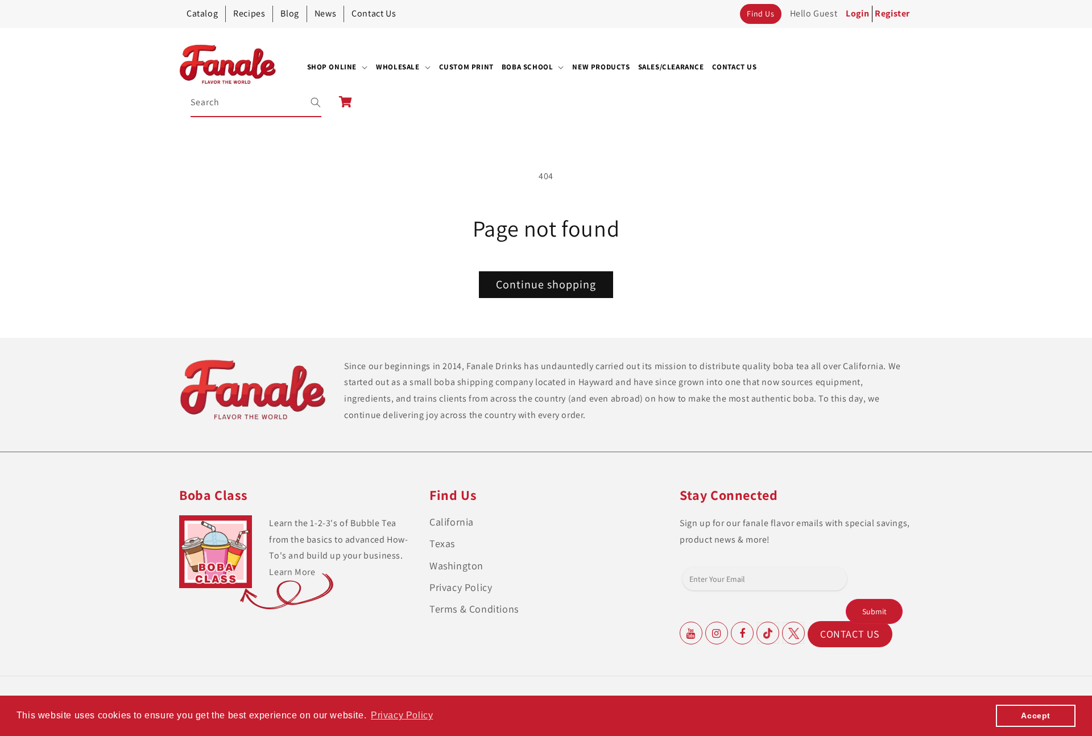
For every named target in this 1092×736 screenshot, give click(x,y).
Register (892, 13)
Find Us (760, 14)
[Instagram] (716, 633)
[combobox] (256, 102)
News (325, 13)
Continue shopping (546, 284)
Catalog (202, 13)
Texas (442, 543)
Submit (874, 611)
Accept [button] (1035, 715)
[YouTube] (691, 633)
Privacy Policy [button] (402, 715)
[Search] (308, 102)
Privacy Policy (460, 587)
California (451, 521)
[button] (338, 67)
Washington (456, 565)
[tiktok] (767, 633)
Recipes (249, 13)
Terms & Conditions (474, 608)
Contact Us (373, 13)
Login (857, 13)
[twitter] (793, 633)
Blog (289, 13)
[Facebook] (742, 633)
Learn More (292, 572)
